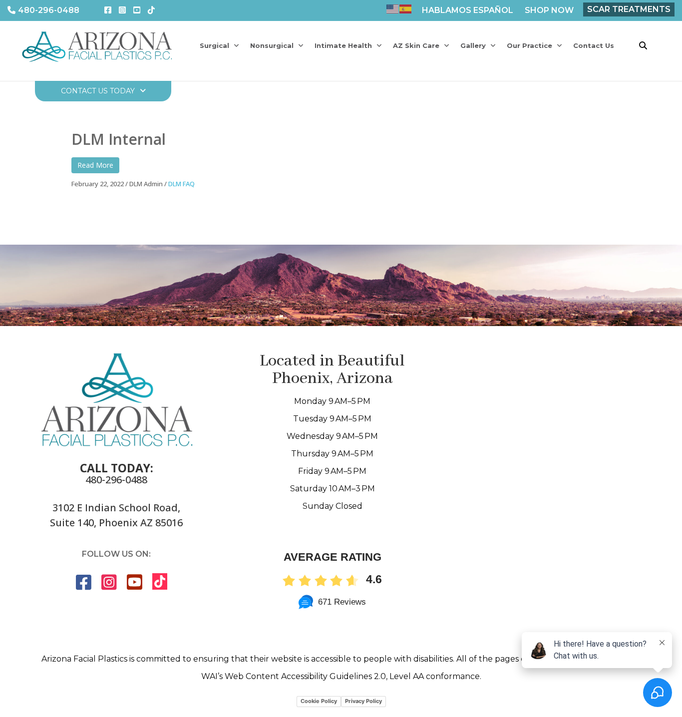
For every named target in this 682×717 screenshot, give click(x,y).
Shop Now (549, 10)
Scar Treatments (629, 9)
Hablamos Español (467, 10)
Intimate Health (343, 45)
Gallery (473, 45)
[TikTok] (151, 10)
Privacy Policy (363, 701)
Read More (95, 165)
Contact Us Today (98, 90)
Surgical (214, 45)
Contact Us (593, 45)
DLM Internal (120, 139)
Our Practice (529, 45)
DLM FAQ (181, 183)
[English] (392, 8)
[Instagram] (122, 10)
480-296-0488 (48, 10)
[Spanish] (405, 8)
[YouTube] (136, 10)
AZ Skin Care (416, 45)
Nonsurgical (272, 45)
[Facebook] (107, 10)
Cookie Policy (319, 701)
